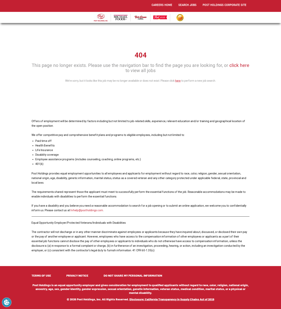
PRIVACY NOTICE (77, 275)
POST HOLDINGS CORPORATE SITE (224, 5)
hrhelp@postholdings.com (87, 210)
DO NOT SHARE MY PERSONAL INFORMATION (133, 275)
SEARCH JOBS (187, 5)
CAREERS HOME (162, 5)
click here (239, 65)
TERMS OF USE (41, 275)
